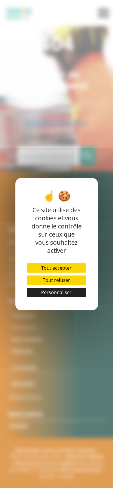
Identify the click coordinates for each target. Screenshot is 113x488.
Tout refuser (56, 280)
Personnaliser (56, 292)
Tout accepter (56, 268)
